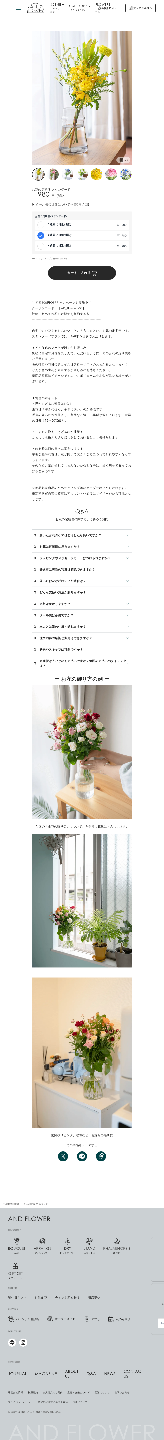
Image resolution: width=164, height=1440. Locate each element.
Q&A (91, 1373)
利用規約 (33, 1392)
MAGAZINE (46, 1373)
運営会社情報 (15, 1392)
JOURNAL (17, 1373)
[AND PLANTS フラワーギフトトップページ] (35, 8)
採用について (80, 1402)
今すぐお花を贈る (67, 1297)
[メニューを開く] (18, 8)
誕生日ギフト (17, 1297)
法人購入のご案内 (53, 1392)
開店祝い (94, 1297)
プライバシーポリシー (20, 1402)
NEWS (110, 1373)
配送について (102, 1392)
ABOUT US (72, 1374)
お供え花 (41, 1297)
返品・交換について (78, 1392)
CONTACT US (133, 1374)
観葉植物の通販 (11, 1203)
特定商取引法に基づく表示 (53, 1402)
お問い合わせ (122, 1392)
